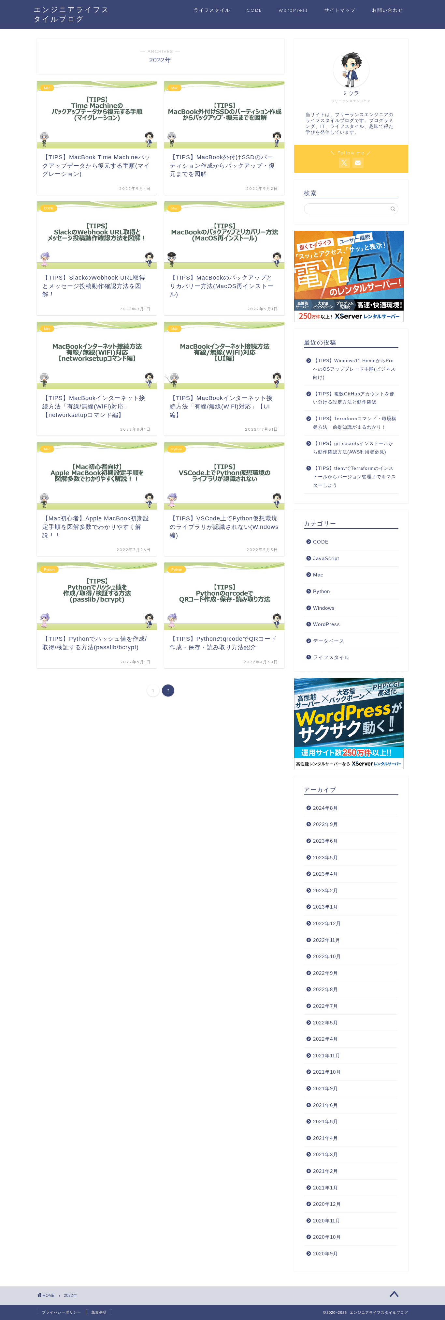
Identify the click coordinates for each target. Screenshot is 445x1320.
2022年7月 (325, 1006)
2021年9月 (325, 1088)
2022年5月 (325, 1022)
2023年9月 (325, 824)
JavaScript (326, 558)
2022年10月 (327, 956)
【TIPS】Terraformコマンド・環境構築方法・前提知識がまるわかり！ (354, 423)
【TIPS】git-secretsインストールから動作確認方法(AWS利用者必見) (353, 447)
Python (321, 591)
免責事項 (99, 1312)
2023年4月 (325, 874)
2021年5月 (325, 1121)
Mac (318, 574)
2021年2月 (325, 1171)
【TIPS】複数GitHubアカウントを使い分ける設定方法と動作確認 (354, 398)
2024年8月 (325, 808)
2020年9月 (325, 1253)
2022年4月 (325, 1039)
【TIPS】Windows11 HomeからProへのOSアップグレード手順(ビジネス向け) (354, 369)
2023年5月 (325, 857)
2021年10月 (327, 1072)
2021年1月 (325, 1187)
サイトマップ (340, 10)
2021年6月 (325, 1105)
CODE (254, 10)
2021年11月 (326, 1055)
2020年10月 (327, 1237)
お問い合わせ (387, 10)
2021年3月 (325, 1154)
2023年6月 (325, 841)
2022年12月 (327, 923)
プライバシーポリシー (61, 1312)
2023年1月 (325, 907)
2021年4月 (325, 1138)
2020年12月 (327, 1204)
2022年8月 (325, 989)
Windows (324, 608)
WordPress (293, 10)
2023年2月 (325, 890)
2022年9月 (325, 973)
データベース (328, 641)
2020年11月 (326, 1220)
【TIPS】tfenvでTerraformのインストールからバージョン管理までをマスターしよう (354, 476)
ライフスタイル (212, 10)
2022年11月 (326, 940)
